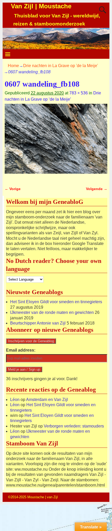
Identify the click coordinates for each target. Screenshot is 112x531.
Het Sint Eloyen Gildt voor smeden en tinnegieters (56, 302)
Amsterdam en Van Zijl (47, 399)
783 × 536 (78, 93)
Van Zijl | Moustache (41, 6)
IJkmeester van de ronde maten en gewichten (52, 312)
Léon (15, 399)
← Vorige (13, 189)
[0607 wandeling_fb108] (56, 142)
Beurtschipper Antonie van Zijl (38, 323)
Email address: (20, 350)
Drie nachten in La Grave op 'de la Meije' (60, 65)
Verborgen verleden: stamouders (74, 426)
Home (13, 65)
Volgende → (96, 189)
